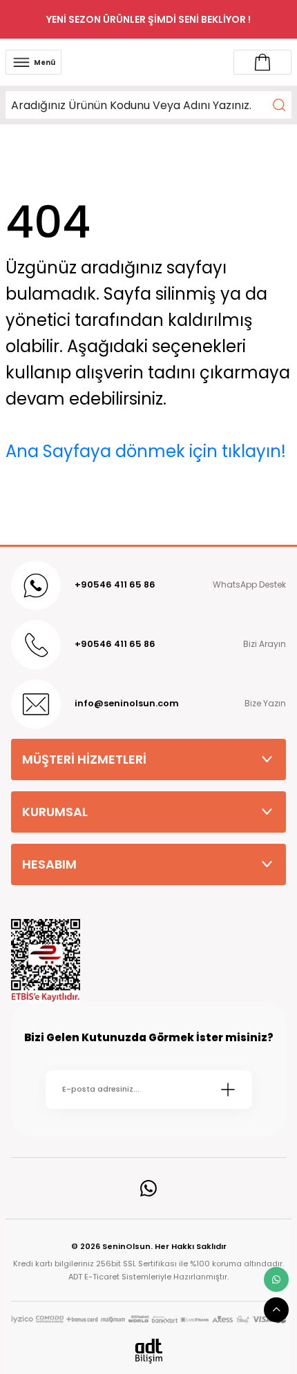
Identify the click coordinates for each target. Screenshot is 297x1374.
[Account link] (262, 62)
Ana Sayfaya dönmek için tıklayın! (146, 451)
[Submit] (228, 1089)
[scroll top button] (276, 1309)
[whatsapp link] (276, 1279)
